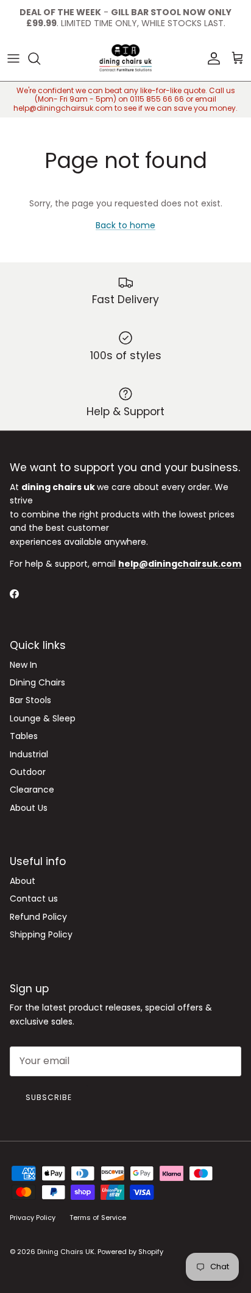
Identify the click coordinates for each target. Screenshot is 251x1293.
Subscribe (49, 1097)
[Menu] (13, 58)
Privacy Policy (32, 1217)
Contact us (34, 898)
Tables (24, 736)
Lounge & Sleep (43, 718)
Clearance (32, 789)
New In (23, 665)
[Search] (40, 58)
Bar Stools (30, 700)
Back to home (125, 225)
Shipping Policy (41, 934)
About (22, 881)
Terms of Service (97, 1217)
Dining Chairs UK (65, 1251)
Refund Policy (38, 917)
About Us (29, 808)
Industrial (29, 754)
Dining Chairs (37, 682)
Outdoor (28, 772)
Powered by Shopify (130, 1251)
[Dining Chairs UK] (125, 58)
